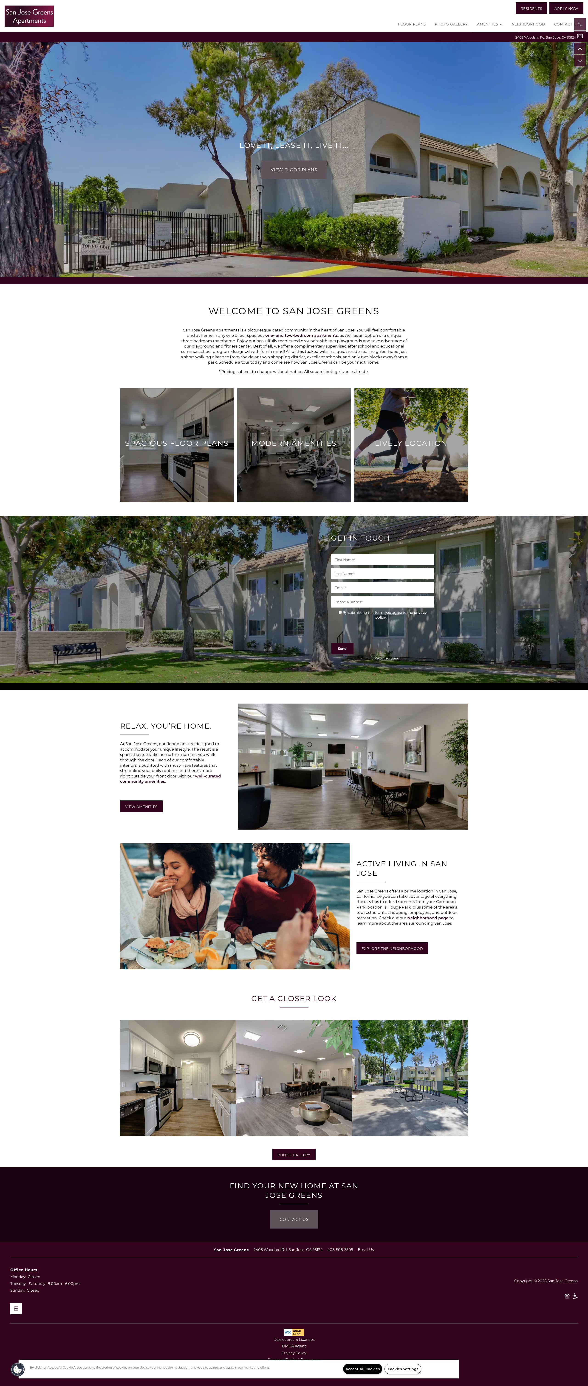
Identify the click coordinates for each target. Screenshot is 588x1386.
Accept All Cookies (363, 1369)
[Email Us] (580, 36)
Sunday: (17, 1290)
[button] (531, 8)
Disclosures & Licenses (294, 1339)
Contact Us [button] (294, 1219)
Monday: (18, 1276)
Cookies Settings (403, 1369)
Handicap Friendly (575, 1298)
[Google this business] (16, 1308)
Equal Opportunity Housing (567, 1298)
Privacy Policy (294, 1352)
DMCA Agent (294, 1346)
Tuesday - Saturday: (28, 1283)
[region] (238, 1369)
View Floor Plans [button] (294, 169)
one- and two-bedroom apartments (301, 335)
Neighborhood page (428, 917)
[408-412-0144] (580, 24)
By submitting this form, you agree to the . (385, 615)
